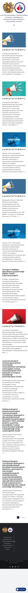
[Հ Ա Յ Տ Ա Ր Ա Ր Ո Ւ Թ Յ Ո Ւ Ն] (14, 40)
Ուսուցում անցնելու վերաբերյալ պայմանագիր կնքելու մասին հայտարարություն (13, 272)
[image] (14, 3)
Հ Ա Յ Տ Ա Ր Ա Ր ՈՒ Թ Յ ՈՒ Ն (13, 326)
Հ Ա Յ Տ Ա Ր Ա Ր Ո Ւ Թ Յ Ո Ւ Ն (13, 50)
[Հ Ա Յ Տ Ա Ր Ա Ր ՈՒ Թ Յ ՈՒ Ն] (14, 316)
